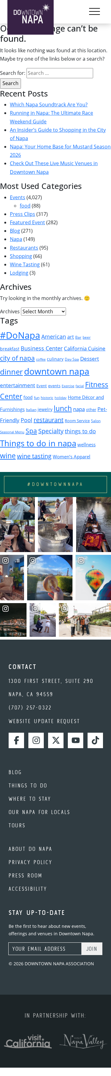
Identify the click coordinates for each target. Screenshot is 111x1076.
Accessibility (28, 888)
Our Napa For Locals (39, 812)
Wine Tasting (25, 264)
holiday (61, 398)
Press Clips (22, 214)
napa (79, 409)
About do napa (30, 849)
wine (8, 456)
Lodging (19, 272)
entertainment (17, 385)
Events (17, 197)
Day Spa (72, 359)
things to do (80, 431)
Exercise (68, 386)
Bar (78, 337)
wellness (86, 444)
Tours (17, 825)
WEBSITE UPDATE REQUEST (44, 721)
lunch (63, 408)
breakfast (9, 349)
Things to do (28, 785)
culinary (55, 359)
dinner (11, 372)
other (91, 409)
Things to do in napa (38, 443)
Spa (31, 430)
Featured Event (27, 222)
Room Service (77, 420)
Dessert (89, 358)
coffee (41, 359)
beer (87, 337)
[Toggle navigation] (94, 12)
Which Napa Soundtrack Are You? (49, 104)
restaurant (49, 420)
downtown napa (56, 371)
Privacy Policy (30, 862)
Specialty (51, 431)
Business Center (42, 348)
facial (80, 386)
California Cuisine (84, 348)
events (54, 385)
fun (36, 397)
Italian (31, 409)
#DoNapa (20, 335)
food (25, 205)
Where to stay (30, 798)
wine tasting (34, 456)
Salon (96, 420)
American (53, 336)
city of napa (17, 358)
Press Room (26, 875)
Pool (26, 420)
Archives (10, 311)
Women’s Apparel (71, 456)
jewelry (45, 409)
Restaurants (24, 247)
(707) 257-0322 (30, 707)
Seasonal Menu (12, 432)
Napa (16, 239)
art (70, 336)
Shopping (21, 256)
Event (41, 385)
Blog (15, 230)
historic (47, 397)
